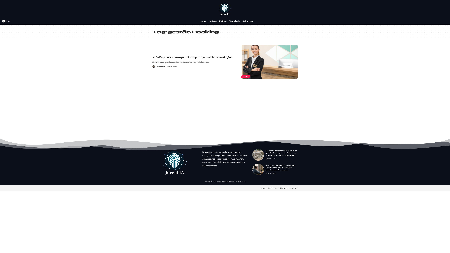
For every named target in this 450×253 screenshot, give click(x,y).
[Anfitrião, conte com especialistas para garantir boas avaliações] (270, 62)
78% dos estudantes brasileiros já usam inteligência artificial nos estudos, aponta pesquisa (280, 167)
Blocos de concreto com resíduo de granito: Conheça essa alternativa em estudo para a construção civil (281, 153)
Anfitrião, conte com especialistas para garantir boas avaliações (192, 57)
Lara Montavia (160, 66)
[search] (9, 21)
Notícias (245, 76)
